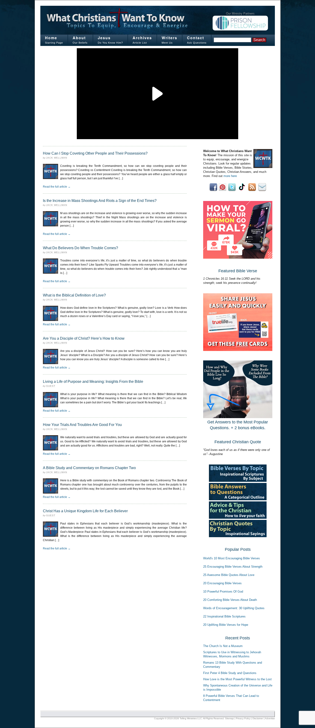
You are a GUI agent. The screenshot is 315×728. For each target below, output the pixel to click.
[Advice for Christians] (238, 517)
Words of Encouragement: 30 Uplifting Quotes (233, 608)
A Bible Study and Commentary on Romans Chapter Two (89, 468)
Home (51, 37)
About (79, 37)
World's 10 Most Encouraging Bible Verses (231, 558)
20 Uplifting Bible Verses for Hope (225, 624)
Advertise (270, 718)
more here (230, 176)
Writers (169, 37)
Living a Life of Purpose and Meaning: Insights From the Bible (93, 381)
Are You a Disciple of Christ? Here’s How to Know (84, 338)
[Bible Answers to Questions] (238, 499)
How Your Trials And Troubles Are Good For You (82, 425)
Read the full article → (57, 186)
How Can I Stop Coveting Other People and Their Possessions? (95, 153)
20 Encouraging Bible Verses (222, 583)
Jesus (104, 37)
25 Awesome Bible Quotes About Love (228, 575)
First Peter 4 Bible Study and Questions (229, 673)
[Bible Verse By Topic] (238, 480)
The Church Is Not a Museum (223, 646)
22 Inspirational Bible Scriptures (224, 616)
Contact (195, 37)
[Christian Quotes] (238, 536)
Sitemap (229, 718)
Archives (142, 37)
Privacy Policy (243, 718)
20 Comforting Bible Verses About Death (230, 600)
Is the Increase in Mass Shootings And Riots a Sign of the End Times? (100, 201)
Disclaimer (258, 718)
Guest (50, 386)
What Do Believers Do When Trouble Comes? (80, 248)
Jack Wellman (56, 157)
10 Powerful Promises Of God (223, 591)
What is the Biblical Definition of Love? (74, 295)
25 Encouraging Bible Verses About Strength (232, 566)
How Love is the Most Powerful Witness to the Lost (237, 679)
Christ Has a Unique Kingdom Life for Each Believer (85, 511)
